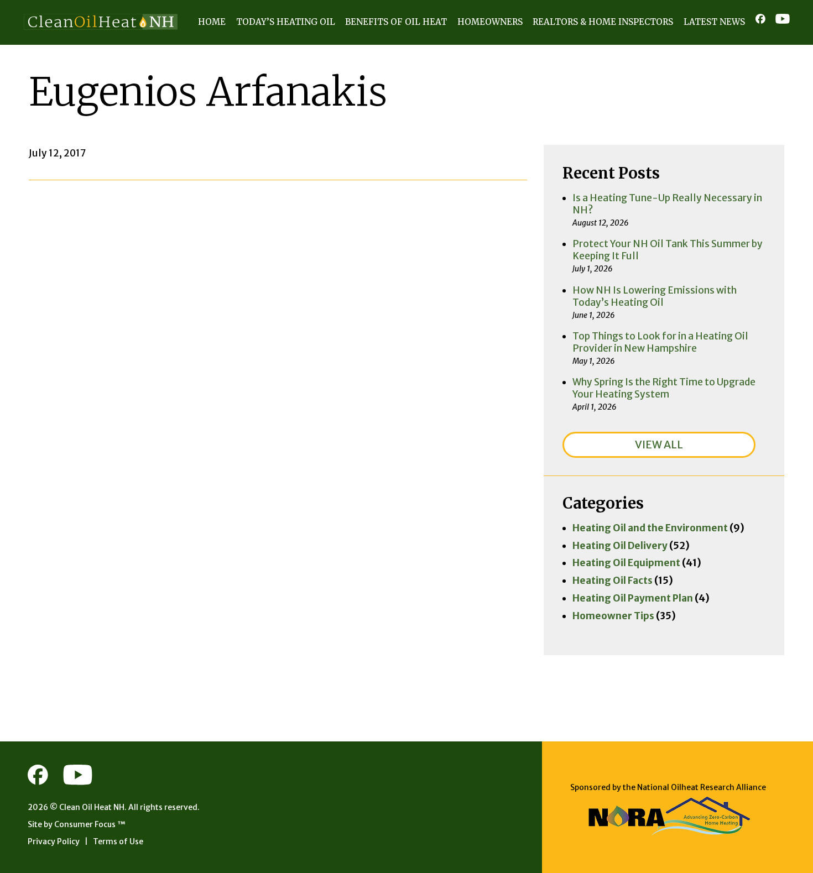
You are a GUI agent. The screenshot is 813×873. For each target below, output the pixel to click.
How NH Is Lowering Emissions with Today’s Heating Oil (654, 296)
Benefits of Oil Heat (396, 22)
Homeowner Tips (613, 616)
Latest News (714, 22)
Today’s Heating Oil (285, 22)
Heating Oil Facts (612, 580)
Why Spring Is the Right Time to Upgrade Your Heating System (663, 388)
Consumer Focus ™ (90, 824)
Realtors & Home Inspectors (603, 22)
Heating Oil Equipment (626, 563)
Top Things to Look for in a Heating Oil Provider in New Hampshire (660, 342)
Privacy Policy (54, 841)
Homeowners (490, 22)
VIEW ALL (659, 444)
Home (212, 22)
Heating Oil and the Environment (650, 528)
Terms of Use (118, 841)
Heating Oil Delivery (620, 546)
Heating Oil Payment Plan (632, 598)
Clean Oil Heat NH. (93, 807)
